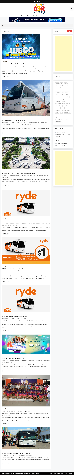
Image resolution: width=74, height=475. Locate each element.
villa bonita (24, 68)
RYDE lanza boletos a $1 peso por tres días (13, 268)
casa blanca (38, 66)
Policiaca (51, 15)
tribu (13, 68)
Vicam (31, 124)
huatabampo (13, 124)
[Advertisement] (63, 53)
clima (68, 85)
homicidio (62, 96)
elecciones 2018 (65, 92)
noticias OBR (57, 108)
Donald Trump (57, 92)
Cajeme (29, 15)
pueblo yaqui (64, 114)
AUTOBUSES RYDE (43, 122)
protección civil (58, 114)
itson (56, 99)
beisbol (30, 66)
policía (61, 112)
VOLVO (9, 415)
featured (57, 94)
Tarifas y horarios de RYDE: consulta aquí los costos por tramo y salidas (19, 221)
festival (61, 94)
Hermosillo (42, 223)
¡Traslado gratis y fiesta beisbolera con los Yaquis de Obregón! (17, 64)
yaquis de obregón (33, 68)
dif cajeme (63, 90)
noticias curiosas (58, 105)
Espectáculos (36, 15)
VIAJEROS (7, 362)
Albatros (26, 270)
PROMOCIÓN (36, 360)
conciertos (57, 90)
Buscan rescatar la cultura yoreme (62, 145)
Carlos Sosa (46, 175)
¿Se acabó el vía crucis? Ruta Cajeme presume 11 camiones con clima (19, 173)
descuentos (31, 360)
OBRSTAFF (12, 455)
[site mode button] (72, 9)
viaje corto (37, 320)
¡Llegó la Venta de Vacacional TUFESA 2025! (13, 358)
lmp (67, 99)
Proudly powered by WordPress (19, 473)
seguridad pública (58, 117)
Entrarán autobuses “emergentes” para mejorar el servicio (16, 453)
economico (45, 318)
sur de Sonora (57, 119)
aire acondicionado (28, 175)
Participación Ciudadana (66, 110)
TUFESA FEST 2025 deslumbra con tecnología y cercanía (16, 411)
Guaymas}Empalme (9, 320)
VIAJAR (28, 320)
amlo (61, 83)
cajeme (34, 66)
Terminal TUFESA (11, 225)
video (63, 119)
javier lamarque (5, 177)
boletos (34, 270)
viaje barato (32, 320)
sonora (37, 413)
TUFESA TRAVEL (45, 413)
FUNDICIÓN (8, 124)
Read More (5, 76)
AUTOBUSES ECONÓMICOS (34, 122)
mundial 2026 (57, 101)
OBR (62, 108)
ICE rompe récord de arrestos (61, 143)
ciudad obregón (44, 66)
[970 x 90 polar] (37, 19)
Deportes (44, 15)
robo (70, 114)
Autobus (30, 318)
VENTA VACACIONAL (46, 360)
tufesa (20, 68)
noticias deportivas (66, 105)
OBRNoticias (57, 110)
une (31, 455)
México (63, 101)
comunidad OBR (58, 87)
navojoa (17, 124)
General (23, 15)
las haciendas (9, 68)
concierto (64, 87)
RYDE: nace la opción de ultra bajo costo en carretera (15, 316)
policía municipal (67, 112)
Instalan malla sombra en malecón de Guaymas (63, 135)
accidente (57, 83)
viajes (15, 225)
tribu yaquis (17, 68)
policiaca (56, 112)
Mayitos (20, 320)
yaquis (28, 68)
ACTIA (26, 413)
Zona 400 (39, 68)
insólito (67, 96)
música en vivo (58, 103)
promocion (24, 320)
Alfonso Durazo (36, 175)
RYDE (28, 124)
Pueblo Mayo (24, 124)
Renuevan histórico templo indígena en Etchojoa (63, 140)
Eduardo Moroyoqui (14, 66)
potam (20, 124)
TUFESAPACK (4, 415)
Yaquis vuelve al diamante (61, 132)
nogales (68, 103)
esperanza (4, 68)
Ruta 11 (10, 177)
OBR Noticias (67, 108)
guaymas (38, 223)
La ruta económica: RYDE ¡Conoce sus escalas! (13, 120)
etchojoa (4, 124)
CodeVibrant (37, 473)
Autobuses (27, 66)
